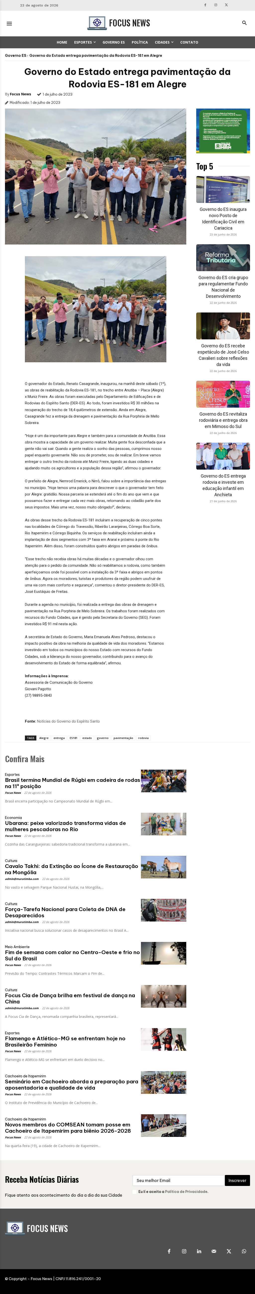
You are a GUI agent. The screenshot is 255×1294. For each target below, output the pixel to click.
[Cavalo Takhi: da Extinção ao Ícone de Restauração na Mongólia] (163, 867)
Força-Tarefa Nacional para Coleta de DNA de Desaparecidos (65, 912)
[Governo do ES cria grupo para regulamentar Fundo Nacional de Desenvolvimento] (223, 257)
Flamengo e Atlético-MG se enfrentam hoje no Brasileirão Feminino (65, 1041)
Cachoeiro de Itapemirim (25, 1076)
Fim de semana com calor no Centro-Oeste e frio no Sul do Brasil (72, 955)
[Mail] (214, 1251)
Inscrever (237, 1180)
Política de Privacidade (186, 1191)
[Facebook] (205, 5)
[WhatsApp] (244, 1251)
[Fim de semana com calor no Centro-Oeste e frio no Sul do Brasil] (163, 953)
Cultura (11, 861)
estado (87, 738)
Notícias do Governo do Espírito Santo (68, 721)
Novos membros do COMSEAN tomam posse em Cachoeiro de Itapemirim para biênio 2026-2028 (68, 1127)
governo (103, 738)
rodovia (143, 738)
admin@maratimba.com (22, 879)
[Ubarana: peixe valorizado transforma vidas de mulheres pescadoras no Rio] (163, 824)
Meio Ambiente (17, 947)
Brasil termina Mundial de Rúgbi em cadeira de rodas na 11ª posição (72, 783)
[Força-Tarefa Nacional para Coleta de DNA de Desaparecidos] (163, 910)
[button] (244, 23)
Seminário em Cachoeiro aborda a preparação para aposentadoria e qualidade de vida (71, 1084)
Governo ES (15, 55)
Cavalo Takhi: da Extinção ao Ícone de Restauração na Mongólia (71, 869)
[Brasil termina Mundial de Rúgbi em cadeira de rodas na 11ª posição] (163, 781)
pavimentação (123, 738)
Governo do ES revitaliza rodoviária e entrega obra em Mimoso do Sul (223, 420)
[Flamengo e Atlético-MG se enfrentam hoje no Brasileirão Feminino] (163, 1039)
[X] (226, 5)
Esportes (12, 774)
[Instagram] (216, 5)
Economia (13, 817)
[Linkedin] (199, 1251)
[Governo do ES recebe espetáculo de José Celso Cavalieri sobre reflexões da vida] (223, 325)
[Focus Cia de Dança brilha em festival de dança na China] (163, 996)
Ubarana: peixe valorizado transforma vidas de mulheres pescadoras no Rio (65, 826)
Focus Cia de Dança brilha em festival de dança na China (70, 998)
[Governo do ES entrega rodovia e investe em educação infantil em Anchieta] (223, 456)
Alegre (44, 738)
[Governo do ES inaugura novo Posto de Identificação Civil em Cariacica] (223, 189)
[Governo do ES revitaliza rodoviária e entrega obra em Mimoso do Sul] (223, 394)
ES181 (73, 738)
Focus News (20, 94)
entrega (59, 738)
